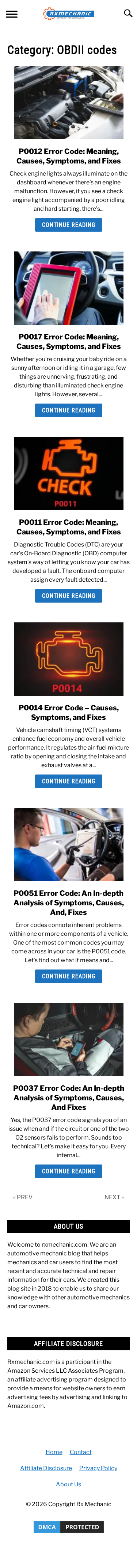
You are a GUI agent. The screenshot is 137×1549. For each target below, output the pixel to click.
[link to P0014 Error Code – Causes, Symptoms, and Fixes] (68, 659)
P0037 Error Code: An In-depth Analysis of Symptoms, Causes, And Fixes (68, 1098)
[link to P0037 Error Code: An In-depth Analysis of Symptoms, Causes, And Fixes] (68, 1039)
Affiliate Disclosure (46, 1468)
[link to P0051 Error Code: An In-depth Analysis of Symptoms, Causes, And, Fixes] (68, 844)
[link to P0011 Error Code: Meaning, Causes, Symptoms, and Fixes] (68, 473)
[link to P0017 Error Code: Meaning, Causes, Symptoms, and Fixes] (68, 288)
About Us (68, 1484)
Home (54, 1452)
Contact (81, 1452)
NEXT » (114, 1197)
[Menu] (11, 15)
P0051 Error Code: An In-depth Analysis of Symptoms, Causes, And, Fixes (69, 903)
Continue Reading (68, 224)
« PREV (23, 1197)
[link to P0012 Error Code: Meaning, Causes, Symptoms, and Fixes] (68, 102)
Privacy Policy (98, 1468)
